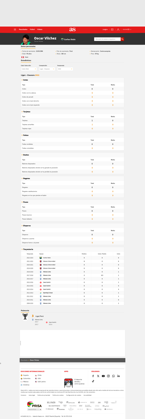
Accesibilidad (87, 395)
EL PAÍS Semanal (88, 406)
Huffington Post (54, 406)
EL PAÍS (51, 402)
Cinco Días (72, 406)
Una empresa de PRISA (34, 404)
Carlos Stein (25, 69)
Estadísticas (26, 60)
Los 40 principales (60, 402)
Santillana (70, 402)
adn (106, 402)
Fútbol (32, 29)
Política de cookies (58, 395)
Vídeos (39, 29)
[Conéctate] (118, 29)
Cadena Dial (80, 406)
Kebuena (104, 406)
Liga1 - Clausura (45, 69)
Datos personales (28, 46)
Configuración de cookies (73, 395)
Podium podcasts (60, 409)
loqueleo (89, 409)
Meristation (98, 409)
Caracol (113, 402)
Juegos (105, 29)
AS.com (99, 402)
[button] (34, 409)
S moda (80, 409)
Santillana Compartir (82, 402)
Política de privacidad (43, 395)
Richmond (113, 406)
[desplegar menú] (14, 29)
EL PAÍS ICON (71, 409)
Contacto (23, 395)
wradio (65, 406)
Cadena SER (92, 402)
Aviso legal (32, 395)
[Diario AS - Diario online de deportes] (72, 29)
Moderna (49, 409)
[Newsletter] (112, 29)
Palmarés (25, 311)
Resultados (23, 29)
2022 (59, 69)
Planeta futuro (95, 406)
